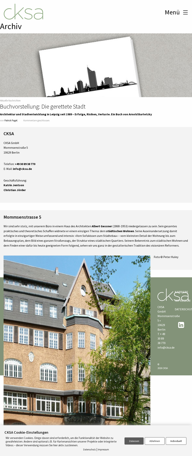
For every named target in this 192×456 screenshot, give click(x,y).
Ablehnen (154, 441)
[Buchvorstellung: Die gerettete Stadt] (96, 82)
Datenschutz (179, 309)
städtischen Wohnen (120, 231)
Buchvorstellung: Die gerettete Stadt (43, 106)
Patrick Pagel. (11, 120)
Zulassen (134, 441)
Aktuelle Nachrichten (10, 100)
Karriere (179, 292)
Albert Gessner (102, 226)
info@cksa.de (166, 347)
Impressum (179, 300)
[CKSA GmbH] (23, 12)
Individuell (176, 441)
